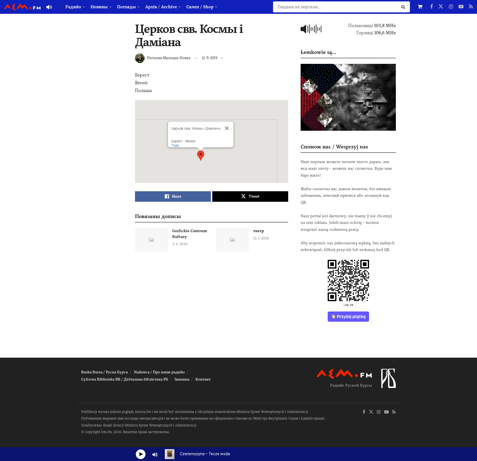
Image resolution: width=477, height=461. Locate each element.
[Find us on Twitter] (440, 7)
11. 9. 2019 (209, 58)
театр (258, 231)
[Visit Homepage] (22, 7)
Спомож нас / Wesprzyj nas (334, 147)
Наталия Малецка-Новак (168, 58)
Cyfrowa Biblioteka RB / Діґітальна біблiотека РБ (124, 379)
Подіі (175, 145)
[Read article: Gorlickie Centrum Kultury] (151, 240)
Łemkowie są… (318, 52)
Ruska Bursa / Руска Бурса (104, 372)
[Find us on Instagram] (451, 7)
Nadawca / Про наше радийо (159, 372)
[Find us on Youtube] (461, 7)
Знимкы (181, 379)
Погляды (126, 6)
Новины (99, 6)
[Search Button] (404, 6)
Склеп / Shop (199, 6)
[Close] (226, 128)
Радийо (73, 6)
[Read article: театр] (232, 240)
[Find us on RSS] (471, 7)
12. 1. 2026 (261, 238)
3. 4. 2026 (179, 244)
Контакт (203, 379)
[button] (200, 155)
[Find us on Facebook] (431, 7)
